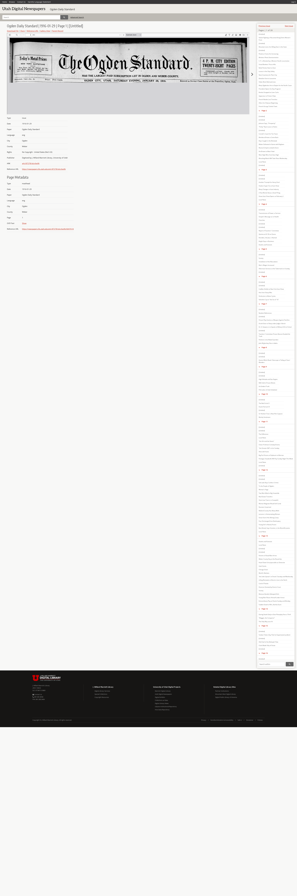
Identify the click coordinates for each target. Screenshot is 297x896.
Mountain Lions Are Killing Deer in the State (273, 47)
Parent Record (57, 31)
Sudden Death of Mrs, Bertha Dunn (270, 605)
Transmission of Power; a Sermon (269, 213)
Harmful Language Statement (39, 2)
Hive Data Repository (162, 710)
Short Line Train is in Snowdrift (268, 500)
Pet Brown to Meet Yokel (266, 151)
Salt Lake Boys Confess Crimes (269, 483)
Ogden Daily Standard (62, 9)
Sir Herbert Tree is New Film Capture (270, 414)
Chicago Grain (263, 570)
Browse (12, 2)
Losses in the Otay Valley (267, 71)
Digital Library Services (102, 691)
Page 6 (264, 276)
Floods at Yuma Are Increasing (268, 54)
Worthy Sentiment (264, 417)
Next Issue (289, 26)
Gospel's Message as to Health (269, 217)
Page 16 (265, 653)
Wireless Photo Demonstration (268, 57)
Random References (265, 313)
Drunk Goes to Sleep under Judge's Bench (272, 323)
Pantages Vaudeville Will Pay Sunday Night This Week (276, 459)
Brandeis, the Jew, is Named (268, 238)
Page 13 (265, 536)
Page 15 (265, 626)
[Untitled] (262, 34)
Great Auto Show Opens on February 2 (271, 196)
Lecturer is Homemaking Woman (269, 514)
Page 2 (264, 110)
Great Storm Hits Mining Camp (269, 518)
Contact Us (21, 2)
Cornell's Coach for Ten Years (268, 134)
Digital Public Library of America (226, 697)
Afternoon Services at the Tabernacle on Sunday (274, 269)
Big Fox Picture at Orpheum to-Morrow (271, 455)
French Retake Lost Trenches (268, 99)
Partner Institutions (222, 691)
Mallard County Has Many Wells (269, 511)
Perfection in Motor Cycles (267, 296)
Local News (262, 162)
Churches (262, 220)
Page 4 (264, 204)
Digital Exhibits (160, 697)
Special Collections (101, 694)
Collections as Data (161, 700)
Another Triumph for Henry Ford (269, 182)
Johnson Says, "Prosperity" (267, 123)
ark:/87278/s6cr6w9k (30, 163)
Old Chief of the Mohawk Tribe (268, 642)
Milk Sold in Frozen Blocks (267, 383)
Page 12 (265, 470)
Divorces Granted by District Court (270, 587)
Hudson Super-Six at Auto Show (269, 186)
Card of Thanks (263, 583)
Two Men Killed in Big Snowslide (269, 493)
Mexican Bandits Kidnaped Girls (269, 594)
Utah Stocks (262, 566)
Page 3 (264, 170)
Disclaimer (249, 720)
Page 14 (265, 609)
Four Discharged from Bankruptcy (270, 521)
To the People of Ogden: (266, 486)
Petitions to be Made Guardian (268, 340)
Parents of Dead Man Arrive (268, 556)
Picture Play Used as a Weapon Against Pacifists (274, 320)
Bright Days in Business (266, 241)
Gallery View (45, 31)
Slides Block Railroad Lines (267, 82)
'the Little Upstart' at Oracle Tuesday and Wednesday (276, 577)
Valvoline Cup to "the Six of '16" (269, 300)
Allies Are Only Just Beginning (268, 103)
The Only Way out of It (266, 622)
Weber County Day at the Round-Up (270, 559)
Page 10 (265, 394)
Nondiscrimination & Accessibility (221, 720)
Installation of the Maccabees (268, 262)
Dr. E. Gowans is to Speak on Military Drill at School (275, 327)
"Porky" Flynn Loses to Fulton (268, 127)
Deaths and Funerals (265, 245)
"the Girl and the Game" (266, 441)
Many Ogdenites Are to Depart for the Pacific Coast (275, 85)
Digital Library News (162, 703)
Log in (293, 2)
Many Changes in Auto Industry (269, 189)
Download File (12, 31)
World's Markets (264, 573)
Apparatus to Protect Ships (267, 96)
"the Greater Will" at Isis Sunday (269, 448)
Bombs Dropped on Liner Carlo (269, 92)
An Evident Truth (264, 386)
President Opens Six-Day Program (270, 89)
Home (4, 2)
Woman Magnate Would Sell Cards (270, 504)
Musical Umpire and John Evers (269, 148)
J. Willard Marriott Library (41, 685)
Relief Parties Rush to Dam (267, 68)
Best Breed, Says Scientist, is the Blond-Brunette (274, 528)
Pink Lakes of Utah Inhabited (268, 390)
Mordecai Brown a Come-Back (268, 137)
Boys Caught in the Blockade (268, 141)
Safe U (240, 720)
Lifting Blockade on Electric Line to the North (273, 580)
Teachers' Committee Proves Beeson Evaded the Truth (274, 335)
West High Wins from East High (269, 155)
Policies (260, 720)
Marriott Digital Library (163, 691)
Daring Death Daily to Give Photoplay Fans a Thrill (275, 614)
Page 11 (265, 421)
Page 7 (264, 304)
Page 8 (264, 347)
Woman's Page (263, 490)
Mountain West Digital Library (225, 694)
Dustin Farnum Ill (264, 407)
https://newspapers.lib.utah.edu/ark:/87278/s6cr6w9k (44, 169)
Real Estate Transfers (266, 497)
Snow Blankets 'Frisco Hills (267, 64)
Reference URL (32, 31)
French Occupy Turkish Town (268, 106)
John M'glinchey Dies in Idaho (268, 343)
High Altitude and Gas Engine (268, 379)
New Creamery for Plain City (268, 75)
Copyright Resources (102, 697)
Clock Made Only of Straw (267, 645)
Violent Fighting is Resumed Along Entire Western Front (274, 39)
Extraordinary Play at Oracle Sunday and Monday (274, 601)
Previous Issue (264, 26)
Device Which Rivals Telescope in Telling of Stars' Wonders (274, 361)
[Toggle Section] (259, 111)
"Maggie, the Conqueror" (267, 618)
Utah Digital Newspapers (163, 694)
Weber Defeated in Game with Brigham (271, 144)
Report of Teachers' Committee (269, 231)
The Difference (263, 434)
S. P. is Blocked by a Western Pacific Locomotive (274, 61)
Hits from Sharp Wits (265, 293)
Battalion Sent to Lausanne (267, 78)
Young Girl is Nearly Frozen (267, 525)
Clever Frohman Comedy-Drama (269, 445)
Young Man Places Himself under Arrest (271, 598)
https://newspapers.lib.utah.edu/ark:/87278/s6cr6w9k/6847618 (48, 229)
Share (22, 31)
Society (261, 258)
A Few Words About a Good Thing (269, 193)
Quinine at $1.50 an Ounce (267, 234)
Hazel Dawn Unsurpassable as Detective (272, 563)
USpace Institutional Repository (166, 706)
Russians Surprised (265, 507)
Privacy (203, 720)
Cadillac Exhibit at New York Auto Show (271, 289)
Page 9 (264, 367)
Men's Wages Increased (266, 265)
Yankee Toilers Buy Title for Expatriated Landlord (274, 635)
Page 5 (264, 249)
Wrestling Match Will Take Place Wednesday (273, 158)
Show (24, 223)
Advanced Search (77, 17)
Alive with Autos (264, 452)
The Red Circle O (264, 403)
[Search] (64, 17)
